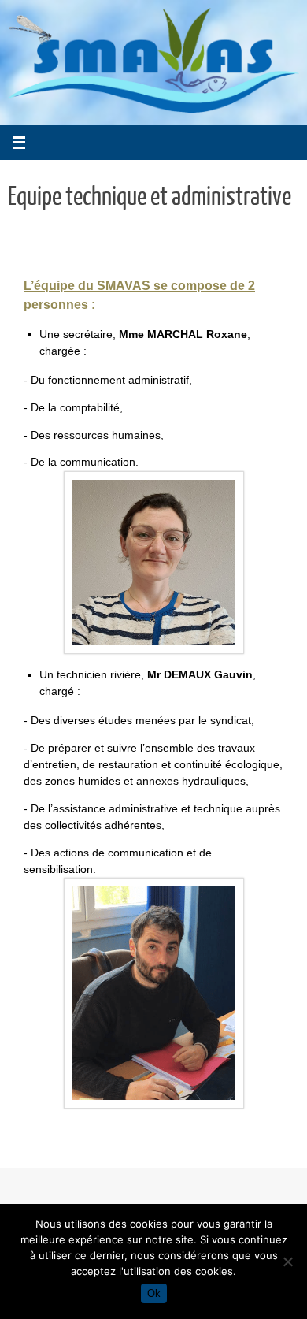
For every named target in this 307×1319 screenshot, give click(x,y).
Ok (154, 1293)
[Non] (287, 1261)
